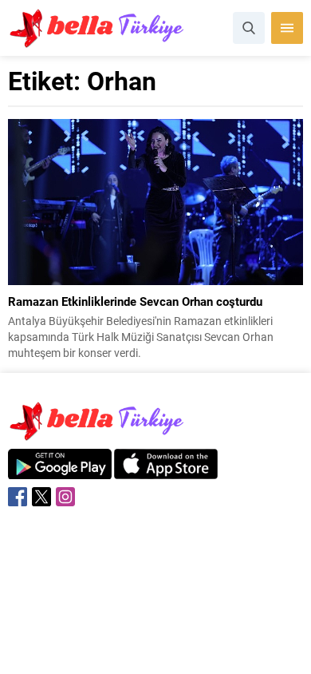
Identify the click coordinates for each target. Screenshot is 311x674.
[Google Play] (60, 470)
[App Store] (166, 470)
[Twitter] (41, 496)
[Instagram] (65, 496)
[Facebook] (17, 496)
